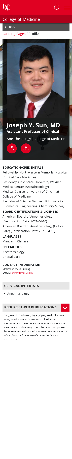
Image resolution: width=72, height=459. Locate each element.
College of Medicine (21, 19)
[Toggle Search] (57, 7)
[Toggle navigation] (67, 7)
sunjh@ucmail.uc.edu (21, 272)
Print (12, 149)
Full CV (26, 149)
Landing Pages (14, 33)
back (12, 27)
